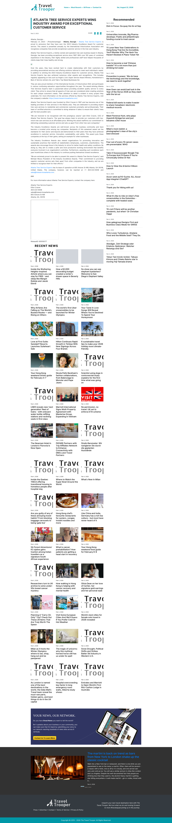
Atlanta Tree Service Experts (90, 42)
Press (35, 810)
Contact (52, 810)
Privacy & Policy (77, 810)
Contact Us (97, 7)
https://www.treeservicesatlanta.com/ (63, 98)
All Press (86, 7)
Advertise (43, 810)
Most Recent (76, 7)
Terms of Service (63, 810)
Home (66, 7)
